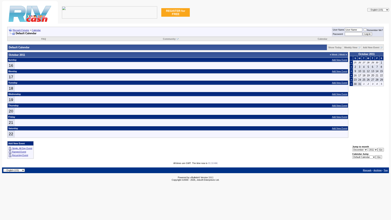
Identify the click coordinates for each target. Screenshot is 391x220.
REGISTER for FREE (175, 12)
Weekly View (350, 47)
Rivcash (367, 170)
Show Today (335, 47)
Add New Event (371, 47)
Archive (377, 170)
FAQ (43, 39)
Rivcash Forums (21, 30)
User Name (338, 30)
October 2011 (366, 54)
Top (386, 170)
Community (169, 39)
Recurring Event (20, 155)
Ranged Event (19, 152)
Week (333, 54)
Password (338, 34)
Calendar (36, 30)
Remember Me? (375, 30)
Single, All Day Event (22, 148)
